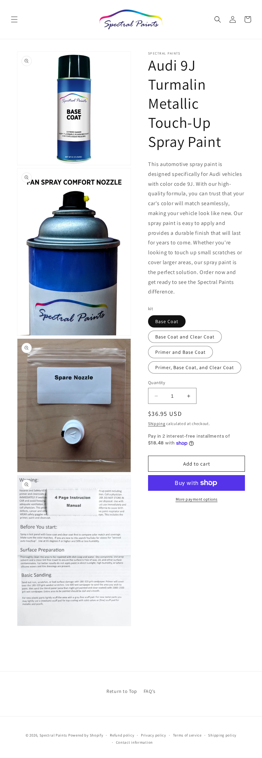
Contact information (134, 742)
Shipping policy (222, 735)
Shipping (156, 423)
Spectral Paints (54, 735)
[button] (14, 19)
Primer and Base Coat (180, 352)
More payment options (197, 499)
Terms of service (187, 735)
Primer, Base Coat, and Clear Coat (194, 367)
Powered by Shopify (85, 735)
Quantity (156, 382)
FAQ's (150, 691)
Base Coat (166, 321)
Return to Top (121, 691)
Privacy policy (153, 735)
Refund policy (122, 735)
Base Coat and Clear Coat (185, 337)
